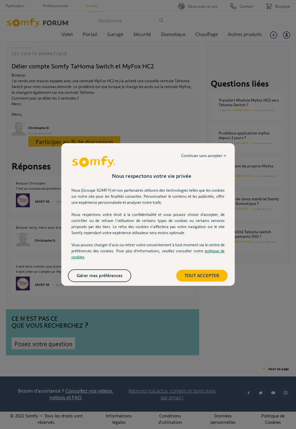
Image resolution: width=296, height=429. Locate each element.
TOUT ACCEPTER (201, 275)
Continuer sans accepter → (203, 155)
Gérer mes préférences (100, 275)
